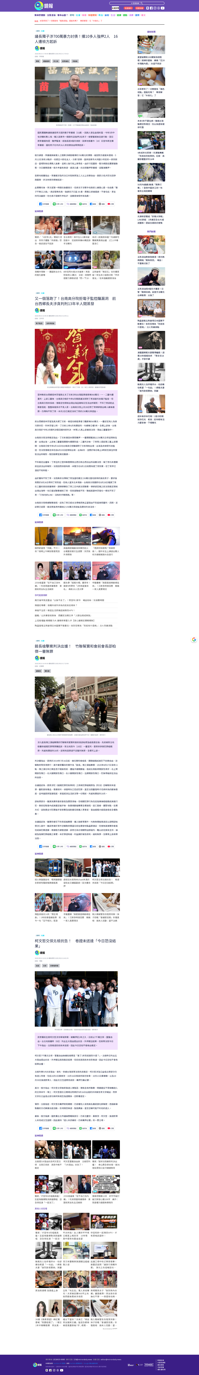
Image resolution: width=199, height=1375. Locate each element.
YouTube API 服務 (59, 1363)
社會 (78, 15)
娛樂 (84, 15)
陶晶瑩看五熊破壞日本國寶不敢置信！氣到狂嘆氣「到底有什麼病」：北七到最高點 (74, 625)
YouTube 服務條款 (76, 1363)
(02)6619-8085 (59, 1359)
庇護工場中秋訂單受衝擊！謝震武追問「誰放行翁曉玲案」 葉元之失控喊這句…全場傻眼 (104, 1264)
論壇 (107, 15)
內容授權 (160, 1367)
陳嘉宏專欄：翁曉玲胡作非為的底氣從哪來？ (56, 605)
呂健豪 (41, 666)
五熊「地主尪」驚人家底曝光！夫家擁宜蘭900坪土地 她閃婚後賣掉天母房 (76, 1293)
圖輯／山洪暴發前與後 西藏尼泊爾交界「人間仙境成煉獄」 (63, 615)
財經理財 (92, 15)
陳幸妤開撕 (40, 15)
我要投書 (139, 8)
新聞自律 (160, 1360)
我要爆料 (128, 8)
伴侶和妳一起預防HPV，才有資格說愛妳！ (104, 1234)
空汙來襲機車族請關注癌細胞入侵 (76, 1263)
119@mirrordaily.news (83, 1359)
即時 (72, 15)
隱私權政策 (161, 1369)
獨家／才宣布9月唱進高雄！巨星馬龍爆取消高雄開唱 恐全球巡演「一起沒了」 (48, 1235)
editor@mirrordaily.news (111, 1359)
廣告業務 (160, 1365)
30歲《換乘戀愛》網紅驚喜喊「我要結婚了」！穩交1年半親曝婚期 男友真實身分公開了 (48, 1322)
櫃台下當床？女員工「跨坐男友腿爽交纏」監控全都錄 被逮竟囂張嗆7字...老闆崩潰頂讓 (76, 1322)
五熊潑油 (51, 15)
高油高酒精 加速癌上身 (46, 1290)
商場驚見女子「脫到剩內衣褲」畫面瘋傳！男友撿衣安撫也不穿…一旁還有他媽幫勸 (104, 1293)
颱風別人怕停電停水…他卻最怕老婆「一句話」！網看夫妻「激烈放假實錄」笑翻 (48, 1264)
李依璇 (41, 56)
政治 (101, 15)
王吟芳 (41, 318)
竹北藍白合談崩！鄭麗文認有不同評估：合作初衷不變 (62, 20)
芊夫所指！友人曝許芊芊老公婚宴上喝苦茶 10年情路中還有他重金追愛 (76, 1235)
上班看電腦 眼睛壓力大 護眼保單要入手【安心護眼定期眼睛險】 (65, 620)
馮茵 (40, 961)
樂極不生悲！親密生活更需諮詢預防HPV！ (55, 610)
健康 (119, 15)
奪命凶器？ (62, 15)
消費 (131, 15)
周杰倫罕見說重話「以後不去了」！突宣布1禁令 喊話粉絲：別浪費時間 (69, 600)
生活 (113, 15)
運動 (125, 15)
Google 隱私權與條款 (91, 1363)
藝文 (143, 15)
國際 (137, 15)
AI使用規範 (161, 1362)
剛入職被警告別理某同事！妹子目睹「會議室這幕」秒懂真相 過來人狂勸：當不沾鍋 (104, 1322)
